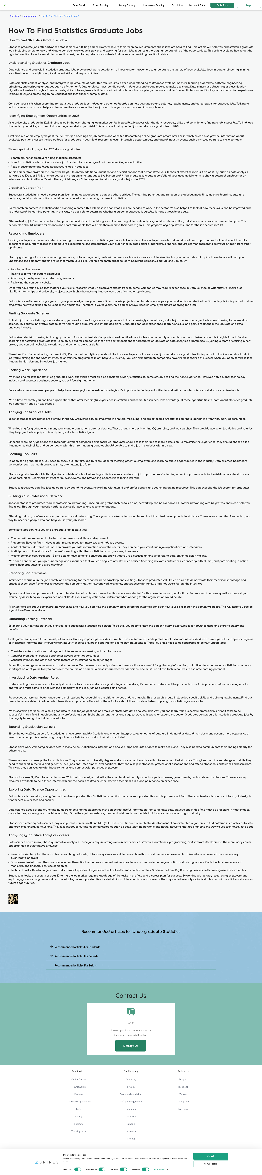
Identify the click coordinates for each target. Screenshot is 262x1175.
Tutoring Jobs (78, 1131)
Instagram (183, 1101)
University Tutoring (126, 5)
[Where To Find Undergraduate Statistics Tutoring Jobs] (87, 972)
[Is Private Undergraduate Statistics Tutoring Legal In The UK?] (174, 972)
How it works (79, 1086)
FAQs (78, 1108)
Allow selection (210, 1164)
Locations (131, 1116)
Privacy (131, 1086)
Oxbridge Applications (79, 1101)
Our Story (131, 1079)
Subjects (78, 1123)
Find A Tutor (222, 5)
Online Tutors (78, 1079)
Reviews (78, 1094)
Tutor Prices (177, 5)
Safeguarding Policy (131, 1101)
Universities (131, 1131)
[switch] (102, 1169)
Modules (131, 1108)
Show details (159, 1169)
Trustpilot (183, 1108)
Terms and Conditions (131, 1094)
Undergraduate (30, 16)
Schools (131, 1123)
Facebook (183, 1086)
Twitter (183, 1094)
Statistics (14, 16)
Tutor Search (79, 5)
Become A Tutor (197, 5)
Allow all (210, 1156)
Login (249, 5)
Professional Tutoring (153, 5)
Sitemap (131, 1138)
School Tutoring (100, 5)
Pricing (78, 1116)
